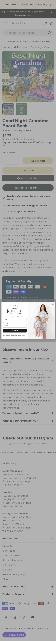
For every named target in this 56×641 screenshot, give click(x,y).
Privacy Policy (17, 336)
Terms (20, 336)
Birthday (5, 323)
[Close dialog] (53, 304)
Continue (15, 330)
